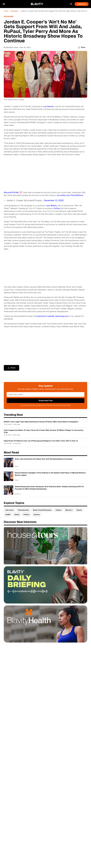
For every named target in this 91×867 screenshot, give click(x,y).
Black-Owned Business (42, 510)
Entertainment (23, 510)
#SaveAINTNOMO (11, 192)
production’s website (45, 316)
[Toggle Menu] (3, 4)
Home (6, 11)
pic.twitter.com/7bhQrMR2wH (70, 195)
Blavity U (69, 510)
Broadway (14, 11)
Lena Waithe (51, 205)
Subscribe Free (45, 400)
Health (7, 514)
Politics (26, 514)
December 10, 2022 (54, 200)
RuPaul (57, 208)
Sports (79, 510)
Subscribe (81, 4)
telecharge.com (62, 316)
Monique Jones (12, 47)
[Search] (71, 4)
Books (16, 514)
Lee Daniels (48, 106)
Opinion (37, 514)
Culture (58, 510)
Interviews (9, 510)
